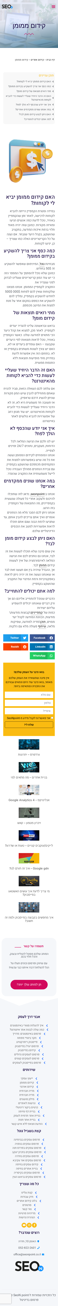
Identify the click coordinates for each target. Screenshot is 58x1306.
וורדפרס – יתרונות (29, 754)
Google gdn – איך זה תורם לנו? (29, 868)
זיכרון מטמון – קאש (29, 823)
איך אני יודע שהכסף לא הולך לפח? (33, 104)
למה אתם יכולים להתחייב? (37, 119)
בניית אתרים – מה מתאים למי (29, 777)
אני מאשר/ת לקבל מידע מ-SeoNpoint (28, 718)
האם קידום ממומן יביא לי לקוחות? (34, 81)
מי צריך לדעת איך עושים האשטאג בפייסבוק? (29, 893)
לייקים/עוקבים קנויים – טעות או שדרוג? (29, 845)
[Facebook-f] (34, 1225)
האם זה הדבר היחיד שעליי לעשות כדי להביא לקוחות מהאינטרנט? (28, 98)
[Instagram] (29, 1225)
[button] (53, 6)
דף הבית (50, 60)
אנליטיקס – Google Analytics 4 (29, 800)
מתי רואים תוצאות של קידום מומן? (33, 91)
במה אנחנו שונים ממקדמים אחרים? (33, 109)
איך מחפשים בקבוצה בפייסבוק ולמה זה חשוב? (29, 919)
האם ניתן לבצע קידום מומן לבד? (35, 114)
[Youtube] (24, 1225)
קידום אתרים (37, 60)
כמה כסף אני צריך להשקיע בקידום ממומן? (29, 86)
